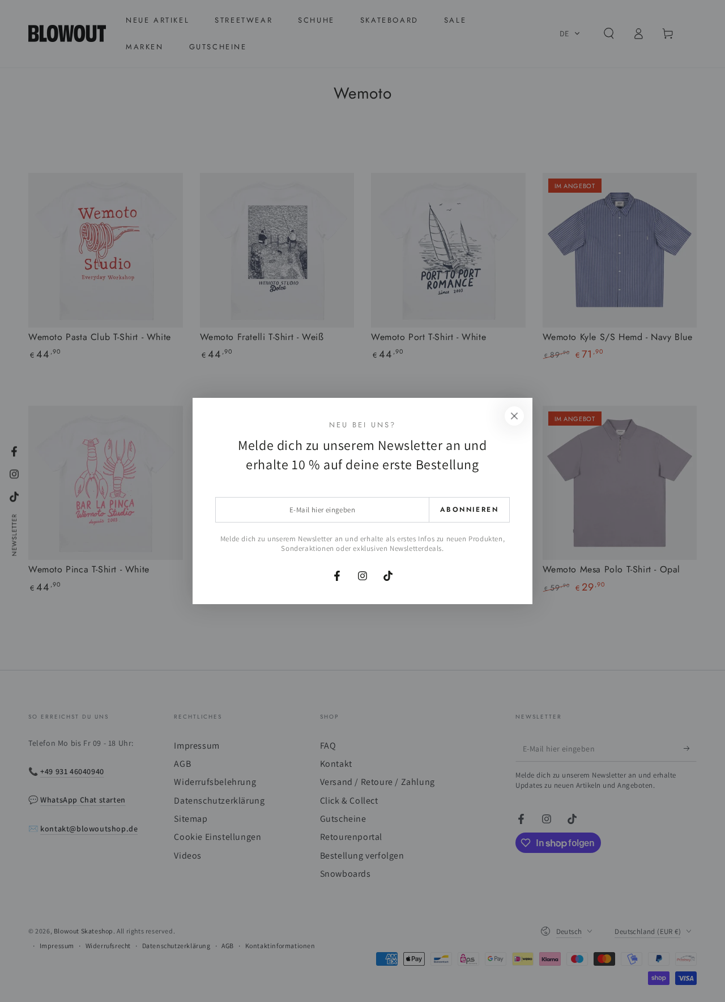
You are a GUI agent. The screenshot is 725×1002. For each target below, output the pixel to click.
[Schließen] (514, 416)
